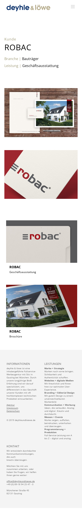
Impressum (12, 407)
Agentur (11, 404)
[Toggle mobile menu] (73, 6)
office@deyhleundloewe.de (21, 481)
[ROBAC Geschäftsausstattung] (41, 218)
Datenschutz (13, 410)
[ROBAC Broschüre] (41, 283)
